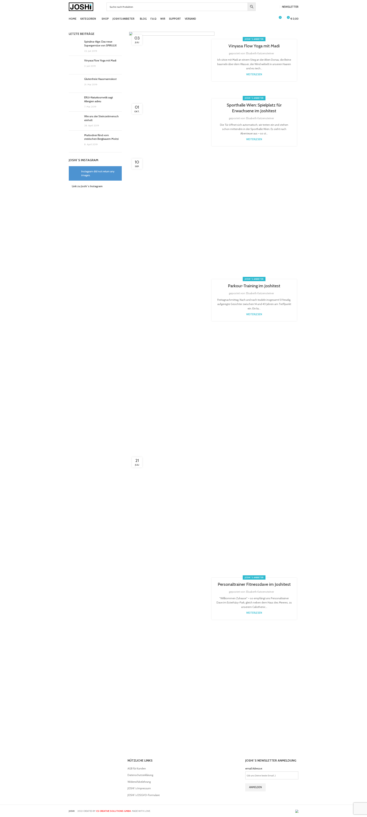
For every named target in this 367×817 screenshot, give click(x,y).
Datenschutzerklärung (140, 775)
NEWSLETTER (290, 6)
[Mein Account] (271, 19)
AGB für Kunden (137, 768)
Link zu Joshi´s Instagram (87, 186)
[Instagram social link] (275, 6)
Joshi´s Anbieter (254, 39)
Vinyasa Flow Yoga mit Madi (100, 60)
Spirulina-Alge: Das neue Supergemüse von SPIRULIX (100, 43)
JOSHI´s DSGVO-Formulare (144, 795)
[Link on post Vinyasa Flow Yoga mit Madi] (171, 60)
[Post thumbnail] (75, 46)
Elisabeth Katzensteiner (260, 53)
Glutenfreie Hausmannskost (100, 79)
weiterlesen (254, 74)
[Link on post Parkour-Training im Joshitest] (171, 300)
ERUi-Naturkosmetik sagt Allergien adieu (98, 99)
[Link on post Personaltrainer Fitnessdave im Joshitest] (171, 598)
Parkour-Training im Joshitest (254, 285)
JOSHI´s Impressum (139, 788)
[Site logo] (81, 6)
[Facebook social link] (271, 6)
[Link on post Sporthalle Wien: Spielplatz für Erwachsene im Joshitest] (171, 122)
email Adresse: (254, 768)
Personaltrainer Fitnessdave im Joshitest (254, 584)
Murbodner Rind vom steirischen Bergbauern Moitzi (101, 137)
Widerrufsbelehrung (139, 781)
